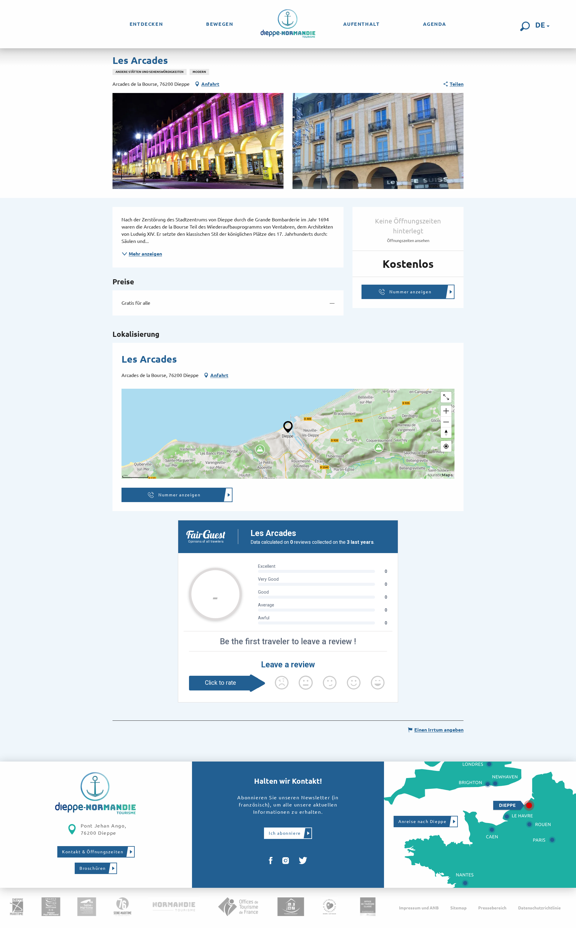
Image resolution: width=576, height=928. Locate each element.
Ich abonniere (285, 833)
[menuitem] (146, 24)
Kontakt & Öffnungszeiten (92, 851)
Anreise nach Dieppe (422, 821)
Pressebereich (492, 908)
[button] (525, 26)
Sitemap (458, 908)
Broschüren (93, 868)
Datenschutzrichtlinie (539, 908)
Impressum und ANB (419, 908)
